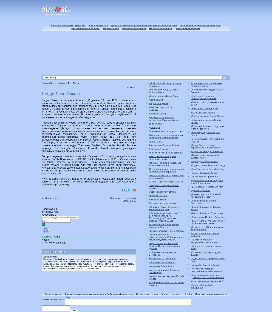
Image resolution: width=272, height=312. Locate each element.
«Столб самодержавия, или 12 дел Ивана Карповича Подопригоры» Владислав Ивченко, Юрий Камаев (165, 217)
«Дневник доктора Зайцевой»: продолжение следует (206, 195)
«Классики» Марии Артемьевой (207, 281)
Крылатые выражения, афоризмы (68, 25)
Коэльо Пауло (156, 141)
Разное (164, 294)
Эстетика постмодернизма (162, 203)
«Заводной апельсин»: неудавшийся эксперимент (204, 240)
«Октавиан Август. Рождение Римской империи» (163, 208)
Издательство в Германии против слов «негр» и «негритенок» (166, 136)
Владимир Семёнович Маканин (123, 199)
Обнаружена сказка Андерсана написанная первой (165, 164)
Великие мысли (111, 28)
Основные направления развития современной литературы (166, 170)
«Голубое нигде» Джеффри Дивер (208, 169)
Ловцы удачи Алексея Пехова (164, 145)
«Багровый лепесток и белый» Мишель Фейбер (206, 84)
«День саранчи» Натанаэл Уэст (207, 186)
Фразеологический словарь (85, 28)
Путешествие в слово (147, 294)
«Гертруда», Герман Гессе (204, 161)
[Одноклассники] (130, 190)
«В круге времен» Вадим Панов (207, 116)
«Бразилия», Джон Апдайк (204, 108)
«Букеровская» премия (203, 112)
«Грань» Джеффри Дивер (204, 173)
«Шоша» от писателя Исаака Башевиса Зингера (164, 225)
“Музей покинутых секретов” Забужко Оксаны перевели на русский (164, 246)
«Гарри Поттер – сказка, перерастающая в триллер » (206, 146)
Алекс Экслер (156, 99)
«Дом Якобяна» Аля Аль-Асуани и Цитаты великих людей (208, 222)
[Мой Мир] (134, 190)
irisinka (63, 178)
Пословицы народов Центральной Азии (200, 25)
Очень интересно (53, 294)
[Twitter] (127, 190)
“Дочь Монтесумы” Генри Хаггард (166, 231)
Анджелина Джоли (158, 103)
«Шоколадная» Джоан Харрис (164, 96)
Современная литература (162, 192)
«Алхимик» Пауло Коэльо (162, 262)
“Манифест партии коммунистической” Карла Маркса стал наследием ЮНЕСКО (166, 237)
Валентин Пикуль (158, 113)
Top (68, 297)
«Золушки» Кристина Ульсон (205, 265)
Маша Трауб (52, 198)
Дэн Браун (154, 127)
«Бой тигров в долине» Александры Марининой (203, 97)
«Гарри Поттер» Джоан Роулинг (207, 151)
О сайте (188, 294)
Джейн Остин (156, 123)
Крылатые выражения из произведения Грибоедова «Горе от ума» (99, 294)
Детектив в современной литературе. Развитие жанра (164, 118)
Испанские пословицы (160, 28)
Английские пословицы (134, 28)
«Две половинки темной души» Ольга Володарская (207, 181)
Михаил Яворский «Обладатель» (166, 152)
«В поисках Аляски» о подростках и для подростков (208, 127)
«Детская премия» (200, 190)
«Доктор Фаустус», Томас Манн (207, 213)
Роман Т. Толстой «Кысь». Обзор (166, 181)
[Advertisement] (136, 53)
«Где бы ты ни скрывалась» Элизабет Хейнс (205, 156)
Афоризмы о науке (98, 25)
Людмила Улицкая (158, 149)
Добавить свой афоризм (187, 28)
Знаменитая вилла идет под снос (166, 131)
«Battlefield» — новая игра (162, 258)
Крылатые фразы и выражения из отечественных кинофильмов (144, 25)
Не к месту (176, 294)
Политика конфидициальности (211, 294)
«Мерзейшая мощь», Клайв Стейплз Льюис (163, 90)
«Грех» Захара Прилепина (204, 176)
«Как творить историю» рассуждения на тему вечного (206, 269)
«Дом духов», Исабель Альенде (207, 217)
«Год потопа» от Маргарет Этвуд (208, 165)
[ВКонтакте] (123, 190)
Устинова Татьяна (158, 195)
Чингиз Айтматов (157, 199)
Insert (74, 310)
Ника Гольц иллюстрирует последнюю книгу (162, 157)
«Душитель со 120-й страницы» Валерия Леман (207, 228)
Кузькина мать (49, 257)
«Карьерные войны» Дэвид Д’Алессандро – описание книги (207, 276)
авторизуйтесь (50, 212)
